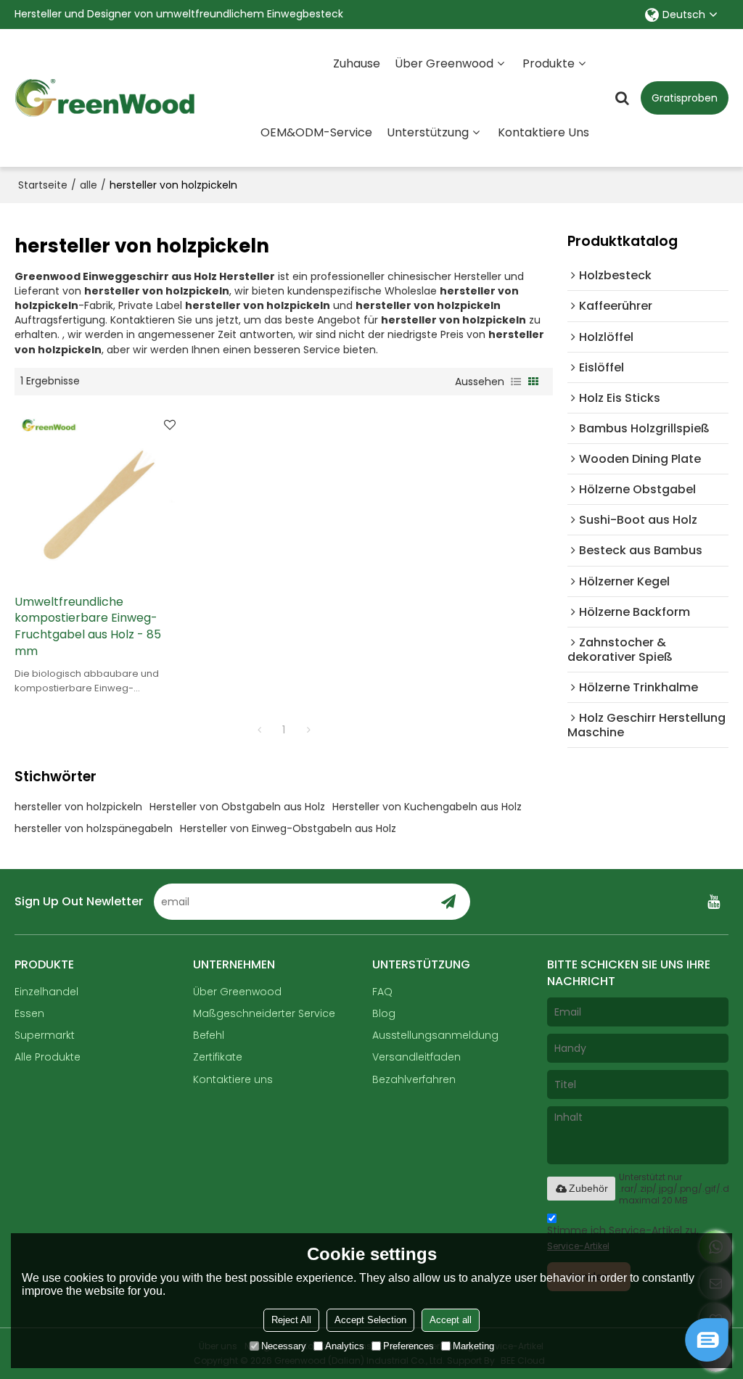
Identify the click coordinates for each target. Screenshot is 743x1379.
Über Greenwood (444, 63)
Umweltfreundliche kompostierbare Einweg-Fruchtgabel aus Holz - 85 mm (88, 626)
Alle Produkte (48, 1057)
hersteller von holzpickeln (78, 806)
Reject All (291, 1319)
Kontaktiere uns (543, 132)
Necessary (283, 1346)
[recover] (706, 1357)
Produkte (548, 63)
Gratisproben (685, 98)
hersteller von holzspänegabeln (94, 828)
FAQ (382, 991)
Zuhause (356, 63)
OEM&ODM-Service (316, 132)
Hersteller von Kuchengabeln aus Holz (427, 806)
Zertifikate (217, 1057)
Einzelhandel (46, 991)
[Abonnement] (447, 902)
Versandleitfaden (416, 1057)
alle (88, 185)
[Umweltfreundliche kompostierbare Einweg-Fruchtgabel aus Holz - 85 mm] (99, 495)
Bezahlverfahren (414, 1079)
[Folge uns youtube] (713, 901)
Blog (383, 1013)
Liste (516, 381)
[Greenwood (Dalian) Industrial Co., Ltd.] (105, 98)
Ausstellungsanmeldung (435, 1035)
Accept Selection (370, 1319)
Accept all (451, 1319)
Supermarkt (45, 1035)
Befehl (208, 1035)
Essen (29, 1013)
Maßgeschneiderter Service (264, 1013)
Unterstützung (428, 132)
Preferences (408, 1346)
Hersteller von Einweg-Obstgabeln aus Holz (288, 828)
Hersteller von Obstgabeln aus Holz (237, 806)
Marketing (473, 1346)
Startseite (42, 185)
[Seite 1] (259, 730)
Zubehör (588, 1188)
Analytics (344, 1346)
